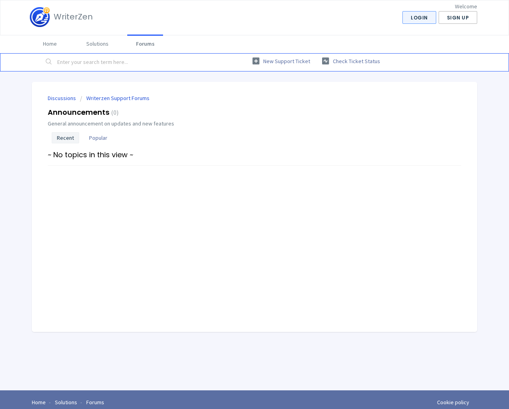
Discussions (62, 98)
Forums (145, 43)
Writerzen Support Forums (118, 98)
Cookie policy (453, 402)
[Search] (49, 62)
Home (50, 43)
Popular (98, 137)
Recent (65, 137)
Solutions (97, 43)
